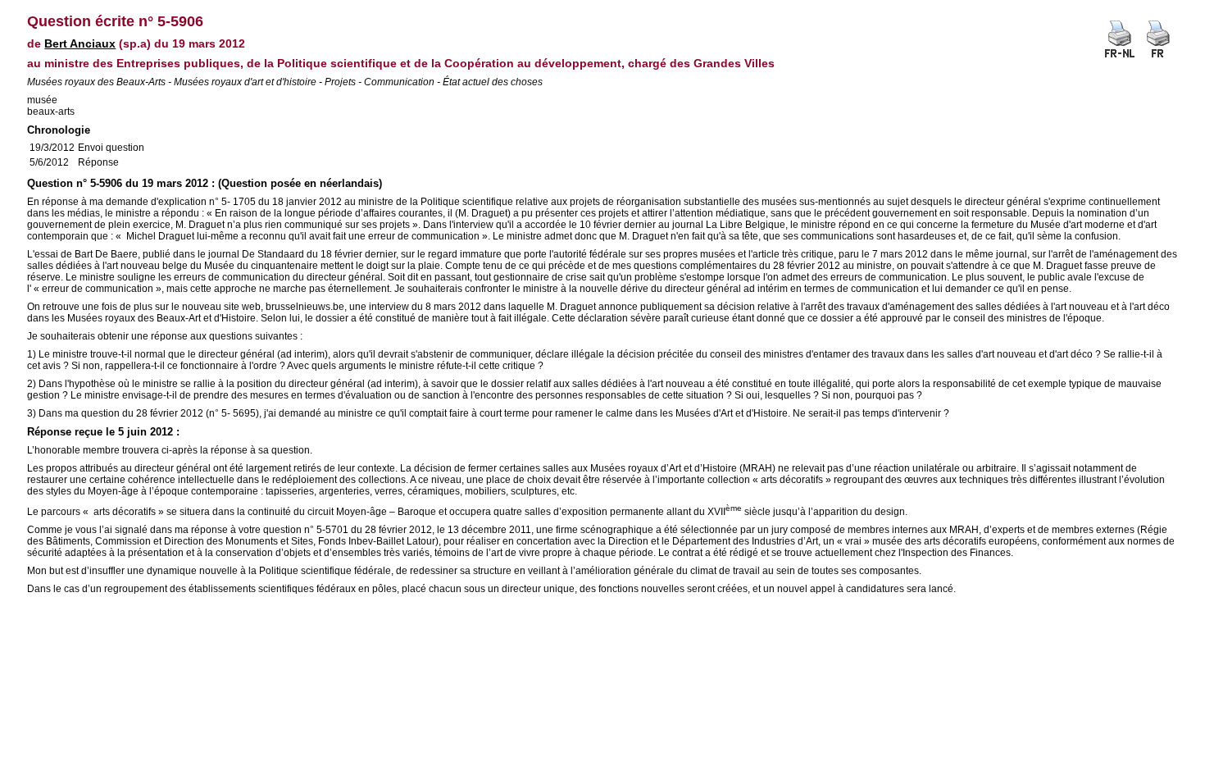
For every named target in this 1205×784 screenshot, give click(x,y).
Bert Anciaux (80, 43)
